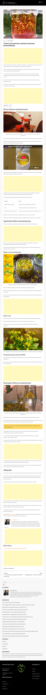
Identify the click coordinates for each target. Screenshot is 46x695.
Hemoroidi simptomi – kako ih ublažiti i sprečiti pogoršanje (13, 612)
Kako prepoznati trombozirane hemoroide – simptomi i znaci (14, 607)
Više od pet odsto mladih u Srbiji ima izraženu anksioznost (14, 624)
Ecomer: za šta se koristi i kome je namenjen (11, 602)
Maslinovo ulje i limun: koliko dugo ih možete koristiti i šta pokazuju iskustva (17, 616)
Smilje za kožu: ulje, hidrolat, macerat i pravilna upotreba (13, 628)
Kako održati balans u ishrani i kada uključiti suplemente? (13, 633)
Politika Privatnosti (36, 673)
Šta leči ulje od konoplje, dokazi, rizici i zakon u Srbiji (13, 626)
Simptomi (4, 646)
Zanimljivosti (4, 648)
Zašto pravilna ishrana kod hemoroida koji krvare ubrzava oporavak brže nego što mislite (20, 631)
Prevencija (5, 568)
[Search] (3, 584)
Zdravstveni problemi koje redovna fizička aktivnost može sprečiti (15, 636)
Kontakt (33, 668)
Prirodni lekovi (11, 568)
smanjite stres (12, 514)
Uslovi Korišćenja (35, 678)
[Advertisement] (23, 56)
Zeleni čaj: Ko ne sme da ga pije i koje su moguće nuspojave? (14, 619)
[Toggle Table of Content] (9, 106)
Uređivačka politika (36, 676)
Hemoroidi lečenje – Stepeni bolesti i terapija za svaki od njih (14, 614)
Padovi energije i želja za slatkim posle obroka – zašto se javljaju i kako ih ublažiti (18, 604)
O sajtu (33, 671)
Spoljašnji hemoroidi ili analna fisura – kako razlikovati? (13, 621)
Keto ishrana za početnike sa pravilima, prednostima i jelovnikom (15, 609)
